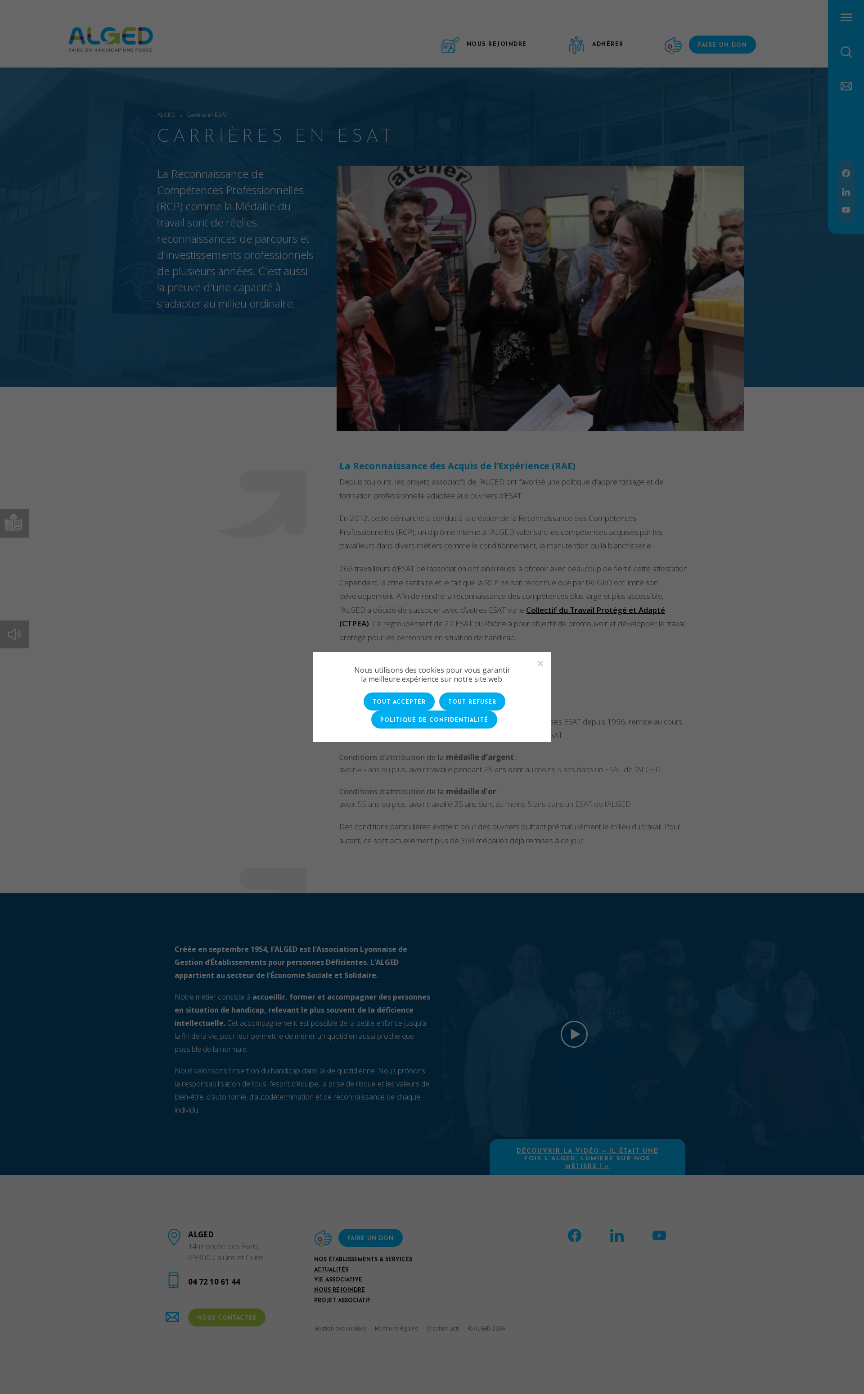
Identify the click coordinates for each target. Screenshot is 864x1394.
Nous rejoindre (339, 1290)
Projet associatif (342, 1300)
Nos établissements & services (363, 1260)
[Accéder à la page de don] (674, 45)
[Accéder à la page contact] (846, 85)
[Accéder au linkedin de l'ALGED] (846, 191)
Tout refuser (472, 702)
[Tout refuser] (540, 663)
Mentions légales (396, 1328)
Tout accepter (399, 702)
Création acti (443, 1328)
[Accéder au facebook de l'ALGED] (846, 172)
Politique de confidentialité (434, 720)
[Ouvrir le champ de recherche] (846, 52)
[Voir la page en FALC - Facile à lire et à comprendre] (14, 523)
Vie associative (338, 1280)
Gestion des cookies (340, 1328)
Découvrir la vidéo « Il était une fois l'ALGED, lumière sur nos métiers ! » (587, 1158)
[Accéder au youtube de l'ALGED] (846, 209)
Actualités (331, 1270)
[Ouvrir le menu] (846, 17)
